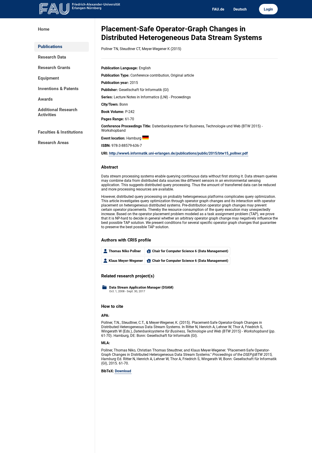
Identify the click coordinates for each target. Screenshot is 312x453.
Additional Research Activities (57, 112)
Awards (45, 99)
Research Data (52, 57)
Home (43, 29)
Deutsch (240, 9)
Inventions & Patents (58, 88)
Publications (50, 46)
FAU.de (218, 9)
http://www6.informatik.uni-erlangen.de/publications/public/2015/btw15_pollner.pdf (178, 153)
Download (123, 371)
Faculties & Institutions (60, 132)
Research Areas (53, 142)
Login (268, 9)
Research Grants (54, 67)
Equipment (48, 78)
